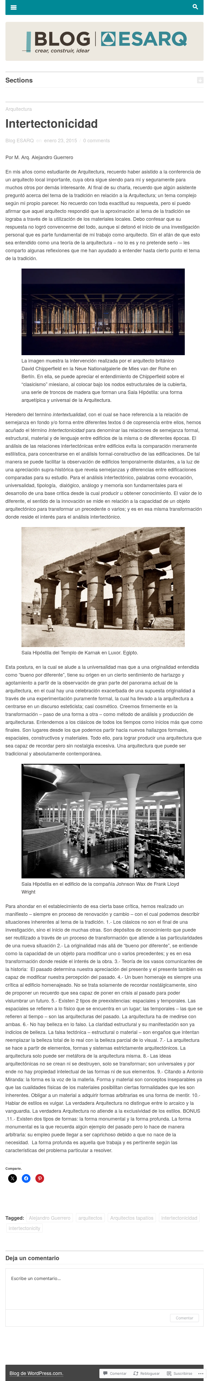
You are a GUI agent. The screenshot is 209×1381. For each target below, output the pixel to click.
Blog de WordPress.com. (36, 1372)
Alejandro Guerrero (49, 1217)
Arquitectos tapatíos (131, 1217)
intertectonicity (24, 1227)
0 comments (96, 140)
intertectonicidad (179, 1217)
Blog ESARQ (19, 140)
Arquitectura (18, 108)
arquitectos (90, 1217)
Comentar (184, 1318)
